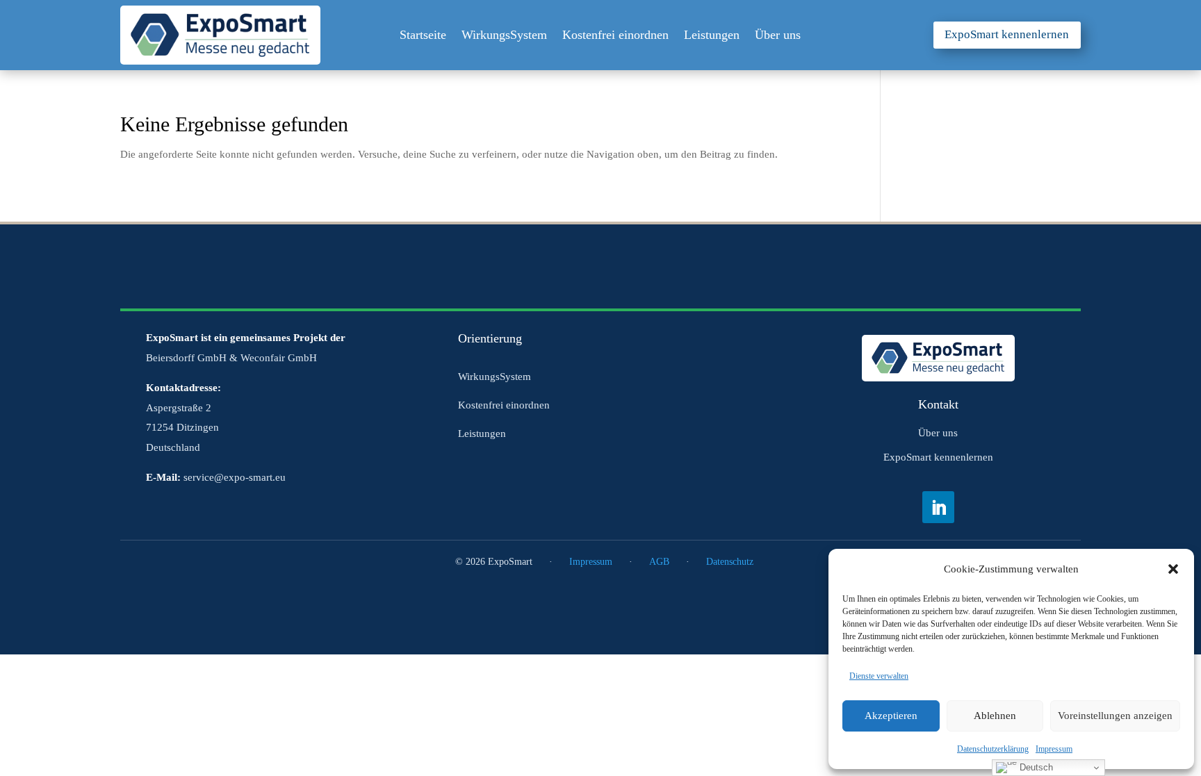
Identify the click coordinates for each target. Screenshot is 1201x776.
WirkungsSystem (504, 36)
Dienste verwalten (878, 676)
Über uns (778, 36)
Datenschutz (729, 561)
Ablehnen (995, 715)
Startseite (423, 36)
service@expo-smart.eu (234, 477)
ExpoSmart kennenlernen (1007, 34)
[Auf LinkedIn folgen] (938, 507)
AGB (659, 561)
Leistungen (712, 36)
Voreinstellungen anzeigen (1115, 715)
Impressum (1054, 749)
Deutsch (1035, 767)
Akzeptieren (891, 715)
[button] (1173, 569)
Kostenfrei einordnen (615, 36)
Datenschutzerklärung (993, 749)
